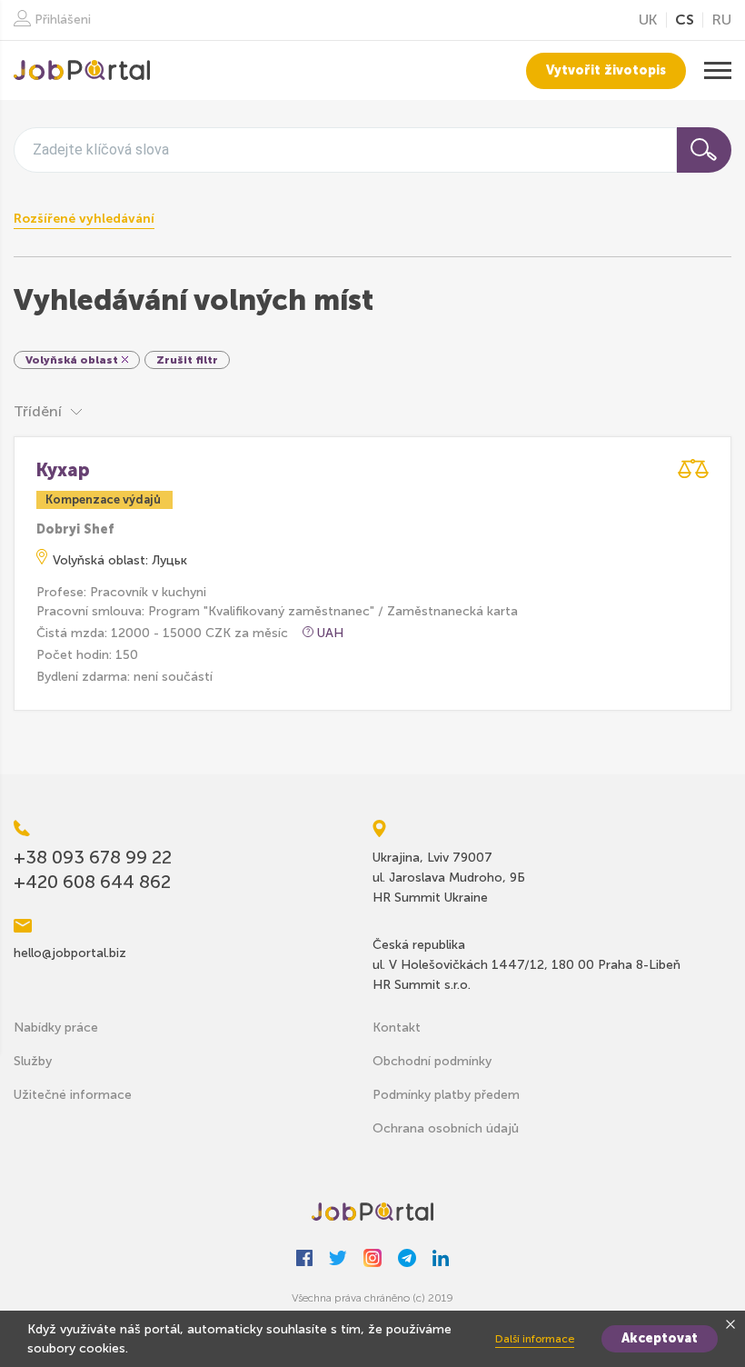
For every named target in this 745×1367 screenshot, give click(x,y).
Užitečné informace (73, 1095)
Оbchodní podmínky (432, 1061)
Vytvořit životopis (606, 70)
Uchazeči (82, 71)
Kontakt (396, 1027)
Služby (33, 1061)
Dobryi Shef (75, 529)
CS (684, 19)
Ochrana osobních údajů (445, 1128)
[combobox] (345, 150)
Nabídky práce (56, 1027)
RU (721, 19)
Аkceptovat (659, 1338)
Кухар (63, 470)
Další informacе (534, 1338)
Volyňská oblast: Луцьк (120, 560)
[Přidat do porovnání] (693, 468)
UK (648, 19)
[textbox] (101, 149)
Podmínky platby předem (446, 1095)
